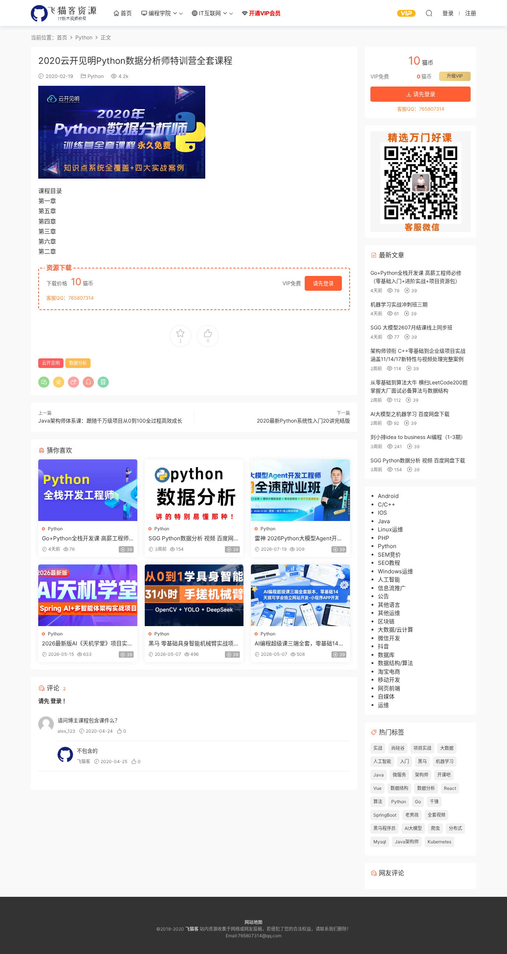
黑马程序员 (384, 828)
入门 (404, 761)
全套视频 (436, 815)
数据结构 (399, 788)
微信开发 (389, 638)
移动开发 (389, 679)
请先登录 (323, 283)
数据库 (386, 654)
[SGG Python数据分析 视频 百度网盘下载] (194, 490)
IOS (382, 512)
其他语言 (389, 604)
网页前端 (389, 688)
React (450, 788)
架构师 (421, 775)
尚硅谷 (398, 748)
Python (96, 76)
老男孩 (412, 815)
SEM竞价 (389, 554)
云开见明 (51, 363)
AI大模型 (413, 828)
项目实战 (422, 748)
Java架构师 (407, 841)
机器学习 (445, 761)
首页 (125, 13)
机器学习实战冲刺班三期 (399, 304)
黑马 (422, 761)
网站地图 (253, 922)
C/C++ (386, 504)
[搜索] (429, 13)
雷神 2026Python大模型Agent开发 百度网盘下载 (299, 538)
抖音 (383, 646)
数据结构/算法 (395, 663)
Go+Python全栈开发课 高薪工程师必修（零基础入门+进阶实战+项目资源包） (87, 538)
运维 (383, 705)
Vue (377, 788)
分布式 (455, 828)
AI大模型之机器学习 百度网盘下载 (409, 414)
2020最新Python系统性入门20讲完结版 (303, 420)
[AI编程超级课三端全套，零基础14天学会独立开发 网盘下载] (300, 595)
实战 (377, 748)
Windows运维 (395, 571)
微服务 (399, 775)
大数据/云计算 (395, 629)
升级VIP (455, 76)
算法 (377, 801)
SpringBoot (384, 815)
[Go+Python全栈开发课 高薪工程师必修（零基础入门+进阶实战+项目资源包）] (87, 490)
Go (418, 801)
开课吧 (444, 775)
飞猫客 (64, 13)
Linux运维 (390, 529)
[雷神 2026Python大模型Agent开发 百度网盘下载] (300, 490)
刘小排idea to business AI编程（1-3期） (418, 437)
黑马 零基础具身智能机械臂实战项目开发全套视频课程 (193, 643)
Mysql (379, 841)
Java (384, 521)
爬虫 (435, 828)
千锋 (434, 801)
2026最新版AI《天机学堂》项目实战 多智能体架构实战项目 (87, 643)
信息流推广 (392, 588)
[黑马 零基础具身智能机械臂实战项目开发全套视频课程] (194, 595)
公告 (383, 596)
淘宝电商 (389, 671)
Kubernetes (439, 841)
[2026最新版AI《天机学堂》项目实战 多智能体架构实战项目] (87, 595)
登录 (56, 700)
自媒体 (386, 696)
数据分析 (78, 363)
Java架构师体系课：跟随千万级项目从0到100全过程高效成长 (110, 420)
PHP (383, 537)
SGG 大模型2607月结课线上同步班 (411, 327)
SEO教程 (389, 562)
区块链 (386, 621)
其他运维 (389, 612)
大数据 (447, 748)
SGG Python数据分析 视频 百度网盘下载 (193, 538)
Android (388, 495)
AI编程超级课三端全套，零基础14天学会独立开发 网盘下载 (299, 643)
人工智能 (389, 579)
